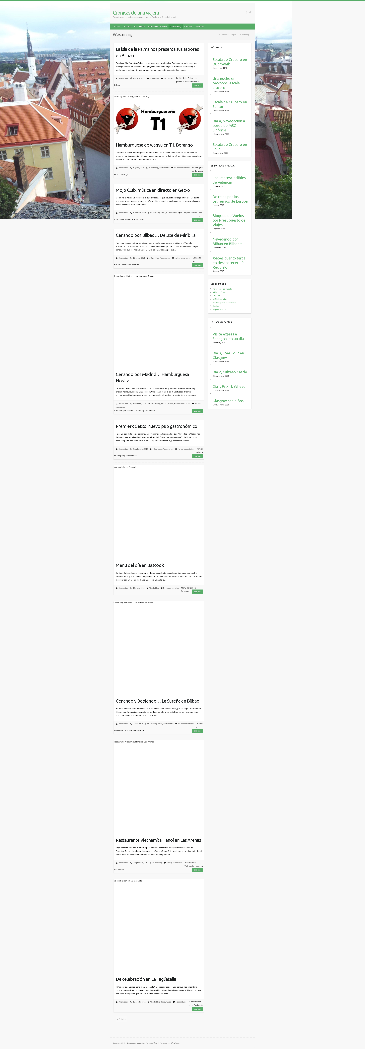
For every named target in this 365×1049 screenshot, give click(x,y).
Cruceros (127, 26)
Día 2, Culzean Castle (230, 372)
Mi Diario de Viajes (220, 299)
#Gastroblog (175, 26)
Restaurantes (164, 168)
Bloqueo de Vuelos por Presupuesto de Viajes (229, 220)
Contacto (188, 26)
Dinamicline (123, 78)
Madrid (170, 404)
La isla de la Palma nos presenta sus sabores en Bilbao (157, 52)
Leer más (197, 85)
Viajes (117, 26)
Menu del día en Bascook (140, 565)
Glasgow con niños (228, 401)
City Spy (216, 296)
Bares (163, 213)
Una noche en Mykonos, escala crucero (226, 83)
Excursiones (139, 26)
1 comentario (169, 78)
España (164, 404)
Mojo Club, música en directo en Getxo (153, 190)
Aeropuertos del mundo (222, 289)
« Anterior (121, 1019)
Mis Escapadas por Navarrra (224, 303)
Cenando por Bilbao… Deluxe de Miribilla (155, 235)
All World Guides (219, 292)
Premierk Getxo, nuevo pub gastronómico (156, 426)
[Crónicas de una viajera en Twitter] (250, 12)
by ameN (199, 26)
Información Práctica (157, 26)
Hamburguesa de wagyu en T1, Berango (154, 144)
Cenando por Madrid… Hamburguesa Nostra (152, 377)
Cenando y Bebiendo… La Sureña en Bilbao (157, 700)
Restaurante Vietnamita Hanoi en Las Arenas (158, 840)
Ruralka (216, 306)
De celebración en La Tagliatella (146, 979)
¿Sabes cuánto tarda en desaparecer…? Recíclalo (229, 262)
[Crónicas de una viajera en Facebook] (246, 12)
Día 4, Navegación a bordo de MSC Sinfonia (229, 125)
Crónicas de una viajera (136, 13)
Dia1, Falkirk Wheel (229, 386)
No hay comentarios (182, 168)
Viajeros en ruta (219, 309)
